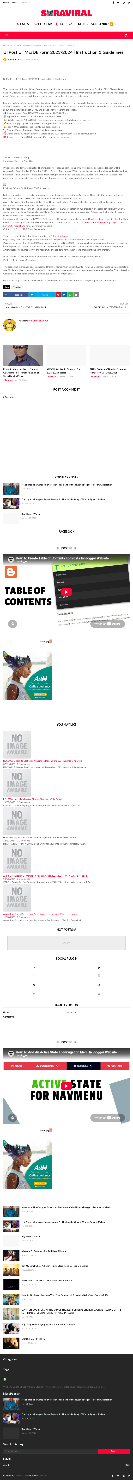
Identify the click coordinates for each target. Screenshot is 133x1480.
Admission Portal (59, 236)
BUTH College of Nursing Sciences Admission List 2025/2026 (108, 371)
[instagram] (123, 2)
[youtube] (99, 994)
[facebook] (113, 2)
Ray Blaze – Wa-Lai (30, 514)
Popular (45, 24)
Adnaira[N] (44, 642)
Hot (62, 24)
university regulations (14, 225)
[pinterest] (128, 2)
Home (6, 2)
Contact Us (25, 2)
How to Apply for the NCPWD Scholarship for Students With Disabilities (39, 837)
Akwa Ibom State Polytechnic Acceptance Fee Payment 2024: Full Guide (40, 914)
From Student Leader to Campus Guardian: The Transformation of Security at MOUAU (21, 372)
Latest (25, 24)
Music (66, 1465)
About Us (71, 1012)
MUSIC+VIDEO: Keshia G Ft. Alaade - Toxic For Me (46, 1280)
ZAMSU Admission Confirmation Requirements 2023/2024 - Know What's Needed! (45, 875)
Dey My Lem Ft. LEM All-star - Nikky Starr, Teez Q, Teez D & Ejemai (55, 1266)
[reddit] (99, 975)
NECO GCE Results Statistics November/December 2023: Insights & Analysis (42, 760)
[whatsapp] (34, 975)
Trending (80, 24)
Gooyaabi (43, 1475)
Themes (18, 1475)
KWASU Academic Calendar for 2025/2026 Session (63, 371)
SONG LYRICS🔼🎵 (104, 24)
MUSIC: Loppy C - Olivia (33, 1339)
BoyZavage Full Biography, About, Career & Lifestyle (48, 1324)
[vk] (99, 984)
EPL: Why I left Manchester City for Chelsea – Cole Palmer (32, 799)
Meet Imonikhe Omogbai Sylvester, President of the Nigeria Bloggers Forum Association (66, 484)
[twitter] (118, 2)
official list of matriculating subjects (102, 222)
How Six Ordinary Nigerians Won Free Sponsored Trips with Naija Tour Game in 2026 (64, 1295)
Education (15, 45)
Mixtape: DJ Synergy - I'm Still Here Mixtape (43, 1251)
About (14, 2)
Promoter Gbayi (14, 59)
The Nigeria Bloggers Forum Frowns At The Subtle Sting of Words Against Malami (63, 499)
